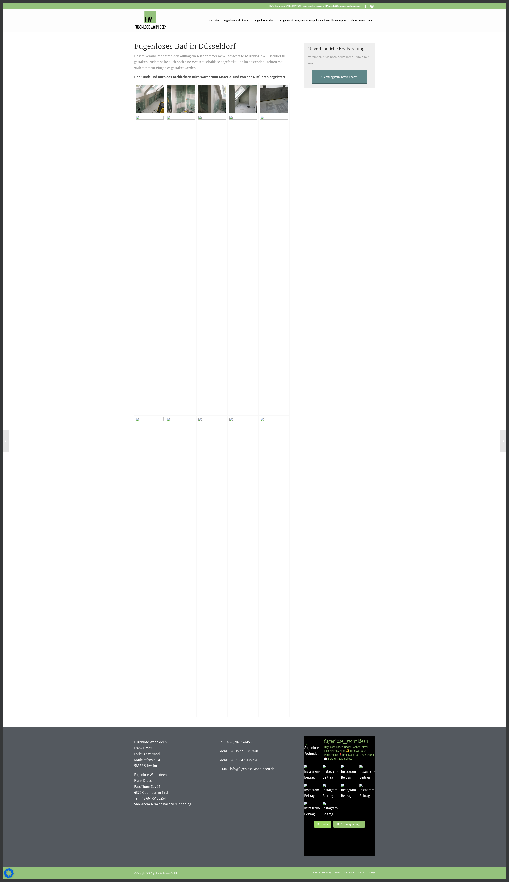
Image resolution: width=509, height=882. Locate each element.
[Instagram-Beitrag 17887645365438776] (312, 773)
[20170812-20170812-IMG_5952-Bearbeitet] (242, 566)
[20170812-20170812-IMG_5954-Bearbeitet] (274, 566)
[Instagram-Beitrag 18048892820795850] (367, 773)
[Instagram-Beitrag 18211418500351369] (330, 773)
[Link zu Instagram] (372, 6)
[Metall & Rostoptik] (6, 441)
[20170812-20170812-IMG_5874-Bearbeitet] (149, 566)
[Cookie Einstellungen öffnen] (9, 876)
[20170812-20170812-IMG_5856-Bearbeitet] (274, 265)
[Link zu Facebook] (366, 6)
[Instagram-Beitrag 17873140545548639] (367, 791)
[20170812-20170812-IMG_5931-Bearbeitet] (211, 566)
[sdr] (274, 98)
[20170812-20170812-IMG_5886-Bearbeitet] (180, 566)
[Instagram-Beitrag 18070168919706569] (330, 809)
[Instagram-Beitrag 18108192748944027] (348, 791)
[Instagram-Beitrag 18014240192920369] (348, 773)
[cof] (149, 98)
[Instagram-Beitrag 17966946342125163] (330, 791)
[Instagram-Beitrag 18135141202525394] (312, 809)
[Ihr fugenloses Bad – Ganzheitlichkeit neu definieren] (503, 441)
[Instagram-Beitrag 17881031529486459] (312, 791)
